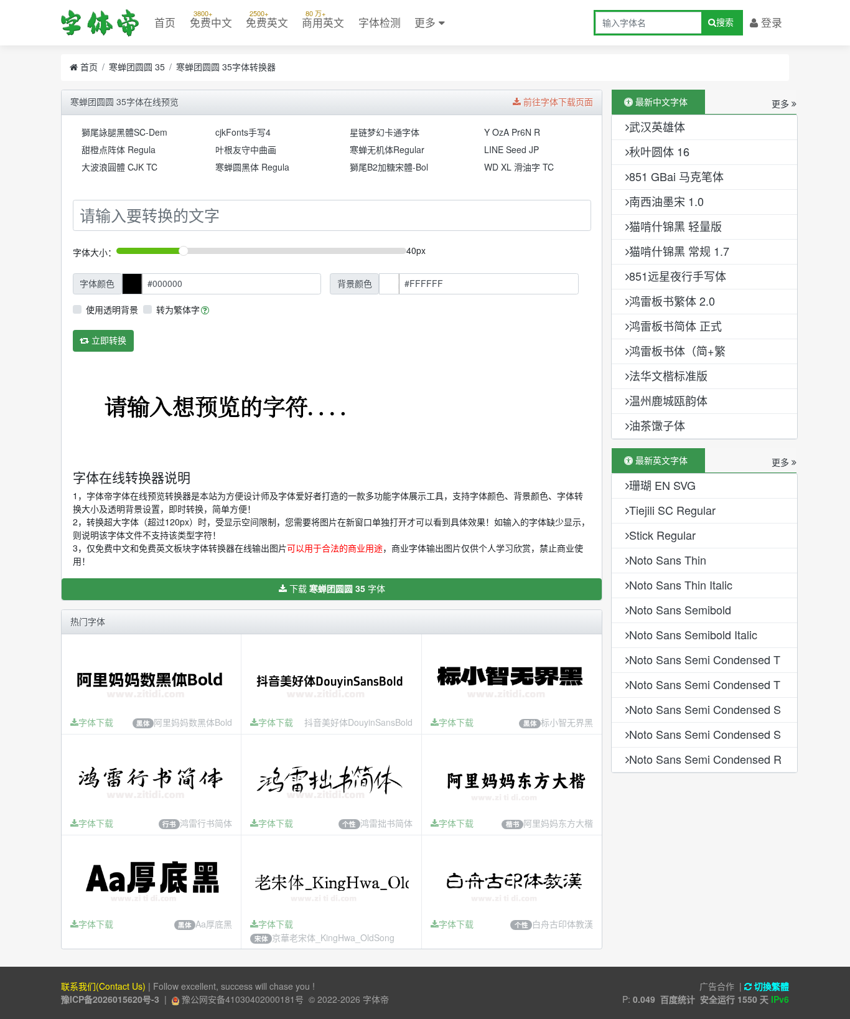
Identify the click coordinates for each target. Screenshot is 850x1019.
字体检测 (379, 22)
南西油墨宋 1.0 (666, 201)
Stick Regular (662, 535)
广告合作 (716, 986)
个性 (349, 824)
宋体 (261, 938)
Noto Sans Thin (667, 560)
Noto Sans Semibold (680, 609)
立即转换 (107, 340)
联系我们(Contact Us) (103, 986)
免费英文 (267, 19)
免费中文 (211, 19)
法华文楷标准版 (668, 375)
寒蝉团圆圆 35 (137, 66)
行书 (169, 824)
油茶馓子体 (657, 425)
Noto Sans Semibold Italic (693, 634)
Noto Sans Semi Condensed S (705, 709)
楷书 (513, 824)
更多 (426, 22)
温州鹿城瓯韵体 (668, 400)
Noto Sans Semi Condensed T (704, 659)
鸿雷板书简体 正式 (675, 325)
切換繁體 (770, 986)
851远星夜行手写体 (677, 276)
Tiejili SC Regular (672, 510)
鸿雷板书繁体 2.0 (672, 301)
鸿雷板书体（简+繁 (677, 350)
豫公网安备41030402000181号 (241, 999)
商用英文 (323, 19)
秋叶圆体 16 (659, 151)
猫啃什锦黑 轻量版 (675, 226)
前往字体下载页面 (557, 101)
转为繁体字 (178, 309)
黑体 (143, 723)
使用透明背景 (112, 309)
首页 (164, 22)
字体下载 (95, 722)
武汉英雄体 (657, 126)
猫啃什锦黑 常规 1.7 (679, 251)
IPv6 (780, 999)
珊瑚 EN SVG (662, 485)
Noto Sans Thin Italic (680, 584)
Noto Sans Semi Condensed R (705, 759)
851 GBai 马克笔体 (676, 176)
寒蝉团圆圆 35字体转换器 (226, 66)
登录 (770, 22)
